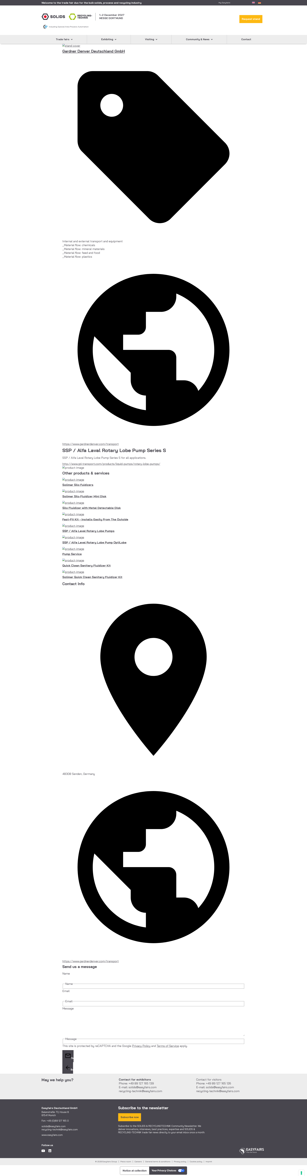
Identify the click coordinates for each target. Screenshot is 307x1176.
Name (66, 973)
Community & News (197, 39)
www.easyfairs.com (52, 1134)
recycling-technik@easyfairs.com (60, 1129)
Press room (125, 1161)
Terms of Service (168, 1046)
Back (72, 1069)
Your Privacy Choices (164, 1170)
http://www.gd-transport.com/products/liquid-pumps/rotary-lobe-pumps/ (111, 464)
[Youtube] (43, 1151)
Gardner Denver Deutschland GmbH (93, 51)
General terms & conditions (157, 1161)
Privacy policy (180, 1161)
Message (68, 1008)
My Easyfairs (224, 2)
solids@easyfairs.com (54, 1126)
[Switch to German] (259, 2)
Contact (246, 39)
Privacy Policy (141, 1046)
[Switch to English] (253, 2)
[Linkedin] (50, 1151)
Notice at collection (135, 1170)
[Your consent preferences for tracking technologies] (301, 1173)
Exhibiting (107, 39)
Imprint (209, 1161)
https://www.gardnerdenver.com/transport (90, 444)
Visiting (149, 39)
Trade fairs (62, 39)
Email (66, 991)
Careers (138, 1161)
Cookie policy (196, 1161)
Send (72, 1058)
